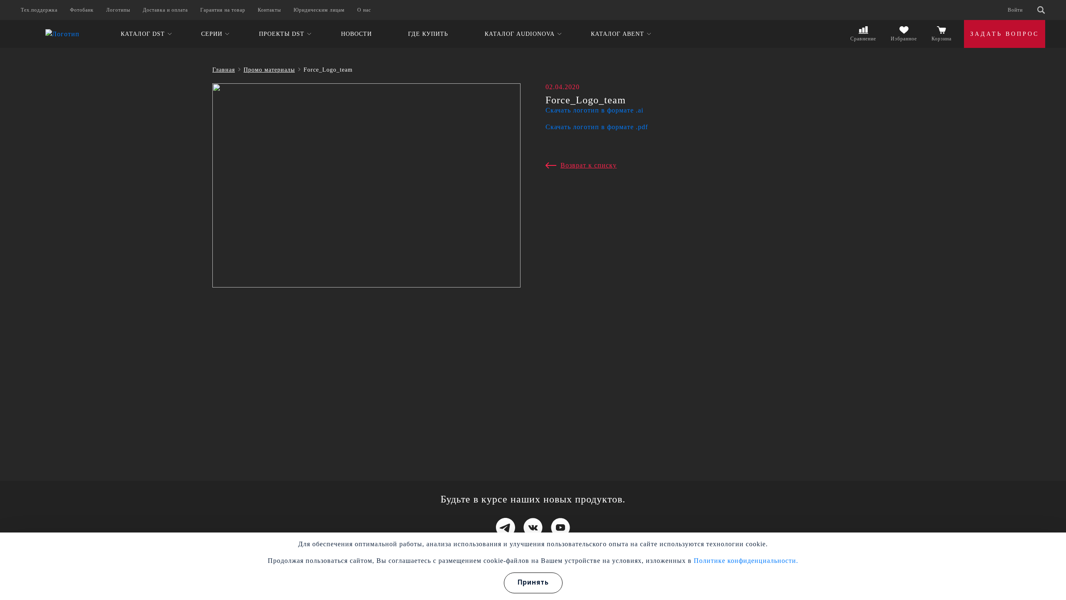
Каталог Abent (617, 34)
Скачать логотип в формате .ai (594, 110)
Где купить (428, 34)
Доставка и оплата (165, 10)
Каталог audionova (520, 34)
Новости (356, 34)
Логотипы (118, 10)
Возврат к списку (588, 165)
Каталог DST (143, 34)
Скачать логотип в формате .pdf (596, 126)
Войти (1015, 10)
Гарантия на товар (222, 10)
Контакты (269, 10)
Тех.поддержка (39, 10)
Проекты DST (281, 34)
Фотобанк (82, 10)
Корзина (941, 39)
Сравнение (863, 39)
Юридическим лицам (319, 10)
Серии (211, 34)
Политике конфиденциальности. (746, 560)
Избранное (904, 39)
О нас (364, 10)
